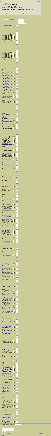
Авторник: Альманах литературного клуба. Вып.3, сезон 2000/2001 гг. (7, 81)
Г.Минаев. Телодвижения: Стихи (6, 268)
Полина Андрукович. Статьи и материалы (7, 95)
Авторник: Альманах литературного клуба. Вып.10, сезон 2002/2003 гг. (7, 73)
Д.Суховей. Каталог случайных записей (6, 366)
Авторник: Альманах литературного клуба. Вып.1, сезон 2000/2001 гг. (7, 71)
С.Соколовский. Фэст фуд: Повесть (6, 350)
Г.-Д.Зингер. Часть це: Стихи (5, 192)
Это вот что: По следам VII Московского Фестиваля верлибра (6, 417)
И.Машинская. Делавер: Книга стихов (6, 261)
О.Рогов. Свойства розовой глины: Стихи (7, 321)
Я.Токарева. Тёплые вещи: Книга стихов (6, 374)
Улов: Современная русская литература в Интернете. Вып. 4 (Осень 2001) (6, 390)
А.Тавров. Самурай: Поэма (5, 370)
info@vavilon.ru (3, 435)
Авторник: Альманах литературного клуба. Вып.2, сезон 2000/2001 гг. (7, 80)
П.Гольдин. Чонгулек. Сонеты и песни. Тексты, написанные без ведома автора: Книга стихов (7, 164)
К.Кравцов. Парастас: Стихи (5, 231)
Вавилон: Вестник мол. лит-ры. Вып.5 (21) (7, 134)
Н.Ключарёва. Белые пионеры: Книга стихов (7, 219)
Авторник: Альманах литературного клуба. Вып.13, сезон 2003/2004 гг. (7, 75)
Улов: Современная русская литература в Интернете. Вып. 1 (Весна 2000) (6, 385)
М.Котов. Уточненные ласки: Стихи (6, 225)
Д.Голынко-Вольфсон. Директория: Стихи (7, 160)
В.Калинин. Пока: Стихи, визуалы (6, 207)
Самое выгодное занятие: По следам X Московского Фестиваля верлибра (6, 327)
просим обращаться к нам (30, 9)
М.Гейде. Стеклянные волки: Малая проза (7, 154)
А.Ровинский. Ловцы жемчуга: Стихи (6, 320)
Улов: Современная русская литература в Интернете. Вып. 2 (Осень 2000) (6, 387)
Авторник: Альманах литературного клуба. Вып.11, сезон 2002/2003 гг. (7, 74)
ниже (17, 5)
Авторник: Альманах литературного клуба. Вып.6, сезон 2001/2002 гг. (7, 84)
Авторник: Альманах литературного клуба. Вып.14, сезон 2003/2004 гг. (7, 77)
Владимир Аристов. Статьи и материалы (6, 101)
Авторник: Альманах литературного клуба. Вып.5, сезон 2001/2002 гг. (7, 83)
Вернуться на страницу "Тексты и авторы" (39, 433)
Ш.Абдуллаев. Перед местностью (6, 68)
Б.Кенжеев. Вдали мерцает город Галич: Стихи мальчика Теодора (6, 216)
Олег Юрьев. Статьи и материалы (6, 421)
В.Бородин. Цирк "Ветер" (5, 118)
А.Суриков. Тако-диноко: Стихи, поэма (6, 368)
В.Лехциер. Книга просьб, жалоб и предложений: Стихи (6, 242)
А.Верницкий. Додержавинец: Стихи (6, 142)
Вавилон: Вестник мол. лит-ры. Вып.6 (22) (7, 135)
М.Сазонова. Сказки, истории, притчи (6, 326)
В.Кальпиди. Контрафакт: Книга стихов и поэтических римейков (7, 210)
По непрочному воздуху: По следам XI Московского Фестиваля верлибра (6, 302)
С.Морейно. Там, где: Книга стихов (6, 280)
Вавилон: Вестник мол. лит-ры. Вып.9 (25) (7, 137)
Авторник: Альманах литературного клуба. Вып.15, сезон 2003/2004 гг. (7, 78)
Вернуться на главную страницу (25, 433)
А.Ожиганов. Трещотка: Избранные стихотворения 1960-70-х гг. (6, 294)
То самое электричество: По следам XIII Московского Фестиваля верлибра (6, 373)
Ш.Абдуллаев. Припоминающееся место (6, 67)
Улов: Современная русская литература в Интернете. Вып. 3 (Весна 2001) (6, 388)
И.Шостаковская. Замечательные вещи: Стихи (7, 405)
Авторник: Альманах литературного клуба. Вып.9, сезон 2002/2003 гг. (7, 87)
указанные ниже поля (19, 7)
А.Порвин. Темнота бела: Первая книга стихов (7, 311)
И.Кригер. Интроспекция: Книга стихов (6, 232)
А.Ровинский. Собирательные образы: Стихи (7, 319)
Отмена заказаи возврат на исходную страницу (8, 433)
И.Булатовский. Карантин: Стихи (6, 126)
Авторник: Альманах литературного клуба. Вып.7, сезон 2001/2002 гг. (7, 86)
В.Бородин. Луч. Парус (4, 117)
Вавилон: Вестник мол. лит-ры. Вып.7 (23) (7, 136)
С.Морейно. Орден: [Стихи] (5, 277)
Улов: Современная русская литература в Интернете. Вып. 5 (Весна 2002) (6, 391)
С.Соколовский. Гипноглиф (5, 351)
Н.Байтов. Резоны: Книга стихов (6, 104)
